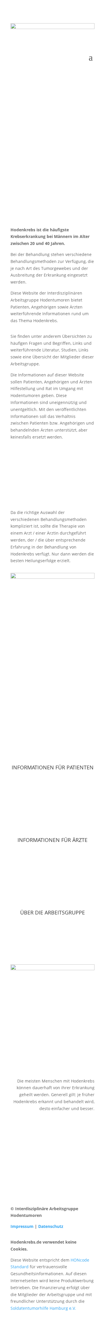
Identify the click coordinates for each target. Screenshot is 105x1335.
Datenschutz (50, 1226)
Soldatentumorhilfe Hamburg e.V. (43, 1308)
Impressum (22, 1226)
